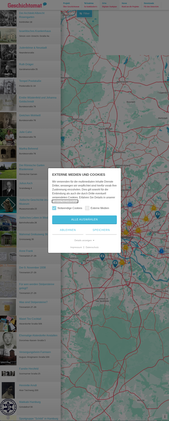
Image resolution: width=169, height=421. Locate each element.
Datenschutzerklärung (65, 201)
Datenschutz (92, 247)
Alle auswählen (84, 219)
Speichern (101, 230)
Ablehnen (68, 230)
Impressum (76, 247)
